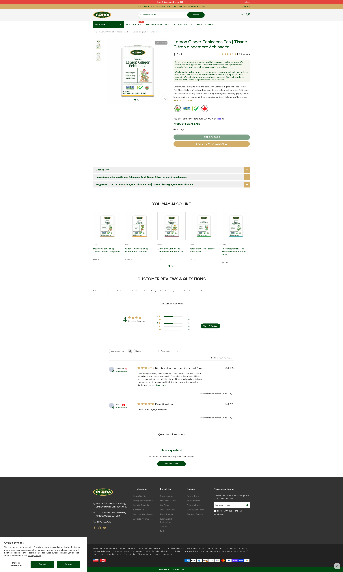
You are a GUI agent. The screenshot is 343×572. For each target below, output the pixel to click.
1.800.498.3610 (104, 522)
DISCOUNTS (134, 24)
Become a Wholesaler (143, 514)
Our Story (164, 505)
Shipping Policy (194, 505)
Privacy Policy (34, 555)
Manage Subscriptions (143, 500)
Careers (163, 526)
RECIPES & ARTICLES (156, 24)
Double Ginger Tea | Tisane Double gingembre (106, 250)
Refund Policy (193, 500)
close (96, 2)
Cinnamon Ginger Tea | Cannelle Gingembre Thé (170, 250)
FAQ (162, 531)
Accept (42, 564)
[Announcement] (171, 2)
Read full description (183, 100)
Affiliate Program (141, 519)
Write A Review (210, 326)
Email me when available (211, 144)
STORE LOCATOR (183, 24)
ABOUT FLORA (204, 24)
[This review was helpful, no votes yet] (226, 393)
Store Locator (166, 496)
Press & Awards (167, 514)
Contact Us (138, 510)
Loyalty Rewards (141, 505)
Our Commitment (168, 510)
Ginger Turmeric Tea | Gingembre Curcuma (136, 250)
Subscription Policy (195, 510)
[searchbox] (118, 351)
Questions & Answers (171, 434)
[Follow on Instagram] (99, 527)
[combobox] (145, 351)
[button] (171, 569)
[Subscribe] (247, 505)
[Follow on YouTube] (104, 527)
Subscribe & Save (168, 500)
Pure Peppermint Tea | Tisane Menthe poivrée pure (234, 251)
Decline (68, 564)
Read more (161, 385)
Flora (95, 245)
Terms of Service (195, 514)
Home (95, 32)
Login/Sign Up (139, 496)
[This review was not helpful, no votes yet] (231, 393)
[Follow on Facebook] (94, 527)
